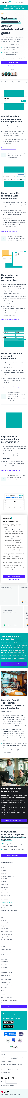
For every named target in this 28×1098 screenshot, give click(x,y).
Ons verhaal (4, 961)
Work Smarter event (7, 931)
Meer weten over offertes (9, 387)
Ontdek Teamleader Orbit (13, 820)
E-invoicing (4, 1054)
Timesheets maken (6, 1072)
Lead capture (5, 884)
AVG (2, 990)
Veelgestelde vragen (7, 949)
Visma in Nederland (14, 1094)
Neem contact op (13, 65)
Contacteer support (7, 1003)
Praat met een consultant (9, 1000)
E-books (3, 920)
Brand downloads (6, 972)
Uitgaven (14, 82)
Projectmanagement (7, 876)
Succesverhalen (6, 923)
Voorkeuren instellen (14, 579)
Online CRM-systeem (7, 1061)
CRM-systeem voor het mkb (8, 1064)
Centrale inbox (5, 890)
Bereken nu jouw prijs (13, 664)
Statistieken (4, 879)
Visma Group (4, 1094)
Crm (2, 82)
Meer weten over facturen (9, 231)
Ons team (4, 967)
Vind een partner (6, 952)
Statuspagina (5, 954)
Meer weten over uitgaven (9, 319)
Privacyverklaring (6, 985)
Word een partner (6, 997)
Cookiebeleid (5, 987)
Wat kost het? (5, 895)
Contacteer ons (13, 1007)
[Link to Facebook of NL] (2, 1078)
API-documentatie (6, 939)
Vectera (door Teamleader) (9, 910)
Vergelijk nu (4, 925)
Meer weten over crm (7, 148)
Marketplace (5, 928)
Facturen (7, 82)
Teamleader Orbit (6, 905)
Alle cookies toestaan (14, 576)
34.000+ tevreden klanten (18, 69)
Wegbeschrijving (6, 975)
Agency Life (4, 937)
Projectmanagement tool (7, 1069)
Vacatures (4, 970)
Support (3, 946)
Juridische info (5, 982)
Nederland (18, 569)
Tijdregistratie (19, 1069)
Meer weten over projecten (9, 470)
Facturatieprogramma (7, 1067)
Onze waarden (5, 964)
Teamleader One (6, 908)
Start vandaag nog (13, 855)
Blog (2, 917)
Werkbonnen (5, 887)
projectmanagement (19, 1067)
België (12, 569)
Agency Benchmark (7, 934)
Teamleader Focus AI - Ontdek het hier (14, 8)
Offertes (20, 82)
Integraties (4, 892)
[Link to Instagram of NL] (9, 1078)
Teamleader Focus (6, 902)
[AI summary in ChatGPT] (13, 1078)
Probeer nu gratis (13, 62)
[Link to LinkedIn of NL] (6, 1078)
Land (2, 1082)
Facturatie (20, 1064)
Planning (3, 881)
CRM (2, 865)
